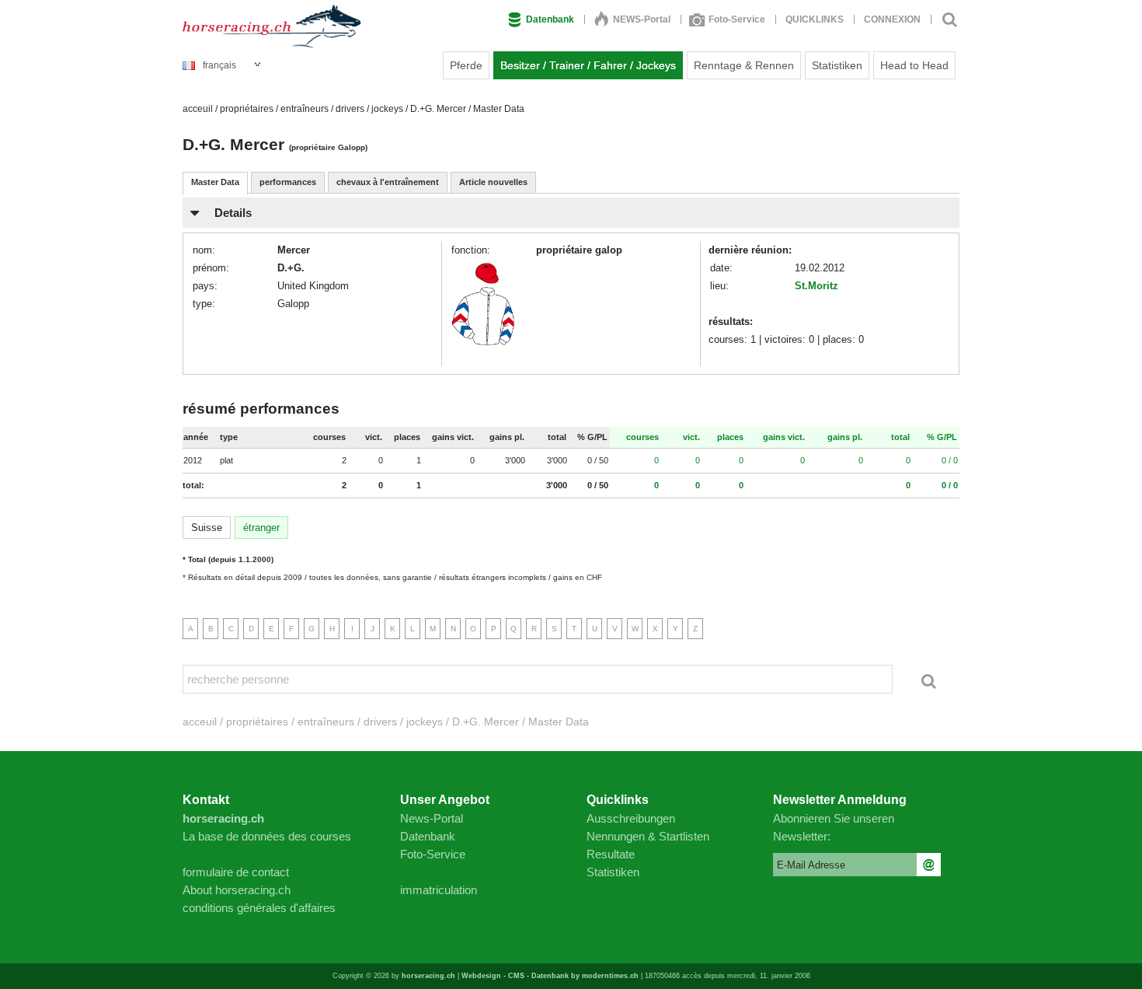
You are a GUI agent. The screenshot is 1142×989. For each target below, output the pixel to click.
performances (287, 182)
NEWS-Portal (641, 19)
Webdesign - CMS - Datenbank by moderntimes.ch (550, 976)
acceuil (198, 108)
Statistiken (837, 65)
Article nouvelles (493, 182)
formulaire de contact (236, 872)
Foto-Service (737, 19)
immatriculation (438, 889)
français (219, 65)
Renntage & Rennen (744, 65)
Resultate (611, 854)
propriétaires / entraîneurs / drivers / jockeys (311, 108)
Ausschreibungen (631, 818)
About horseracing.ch (237, 889)
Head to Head (914, 65)
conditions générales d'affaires (259, 907)
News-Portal (431, 818)
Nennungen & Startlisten (648, 836)
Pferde (466, 65)
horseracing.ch (428, 976)
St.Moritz (816, 286)
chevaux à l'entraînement (387, 182)
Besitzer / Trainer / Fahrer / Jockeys (588, 65)
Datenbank (550, 19)
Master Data (215, 182)
